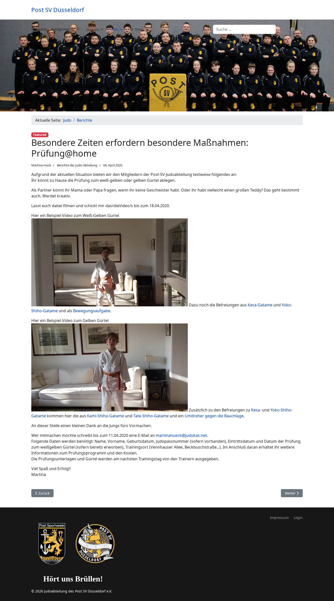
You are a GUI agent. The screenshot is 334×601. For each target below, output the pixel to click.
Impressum (279, 517)
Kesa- (256, 410)
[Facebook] (292, 29)
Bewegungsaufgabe (91, 310)
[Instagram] (301, 29)
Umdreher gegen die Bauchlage (214, 416)
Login (298, 517)
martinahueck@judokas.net (181, 435)
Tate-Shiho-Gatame (151, 416)
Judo (114, 29)
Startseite (39, 29)
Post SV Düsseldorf (57, 10)
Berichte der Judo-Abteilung (77, 165)
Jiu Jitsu (93, 29)
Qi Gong (137, 29)
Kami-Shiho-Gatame (105, 416)
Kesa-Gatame (260, 305)
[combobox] (244, 29)
